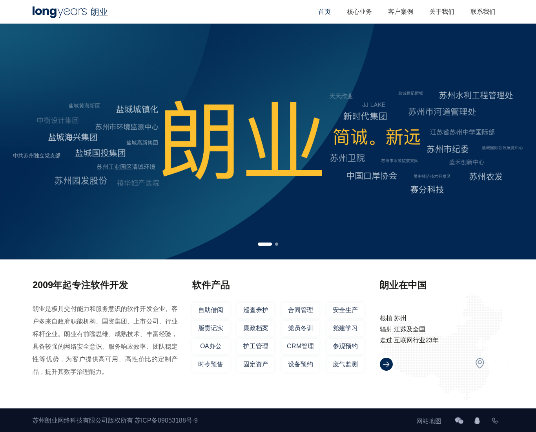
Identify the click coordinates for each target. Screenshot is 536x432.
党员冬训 (300, 328)
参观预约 (345, 346)
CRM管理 (300, 346)
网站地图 (428, 421)
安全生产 (345, 310)
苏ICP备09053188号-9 (166, 420)
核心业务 (359, 11)
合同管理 (300, 310)
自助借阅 (210, 310)
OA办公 (211, 346)
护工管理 (255, 346)
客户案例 (400, 11)
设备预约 (300, 364)
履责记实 (210, 328)
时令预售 (210, 364)
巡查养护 (255, 310)
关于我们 (441, 11)
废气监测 (345, 364)
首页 (324, 11)
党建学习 (345, 328)
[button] (265, 244)
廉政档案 (255, 328)
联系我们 (483, 11)
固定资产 (255, 364)
